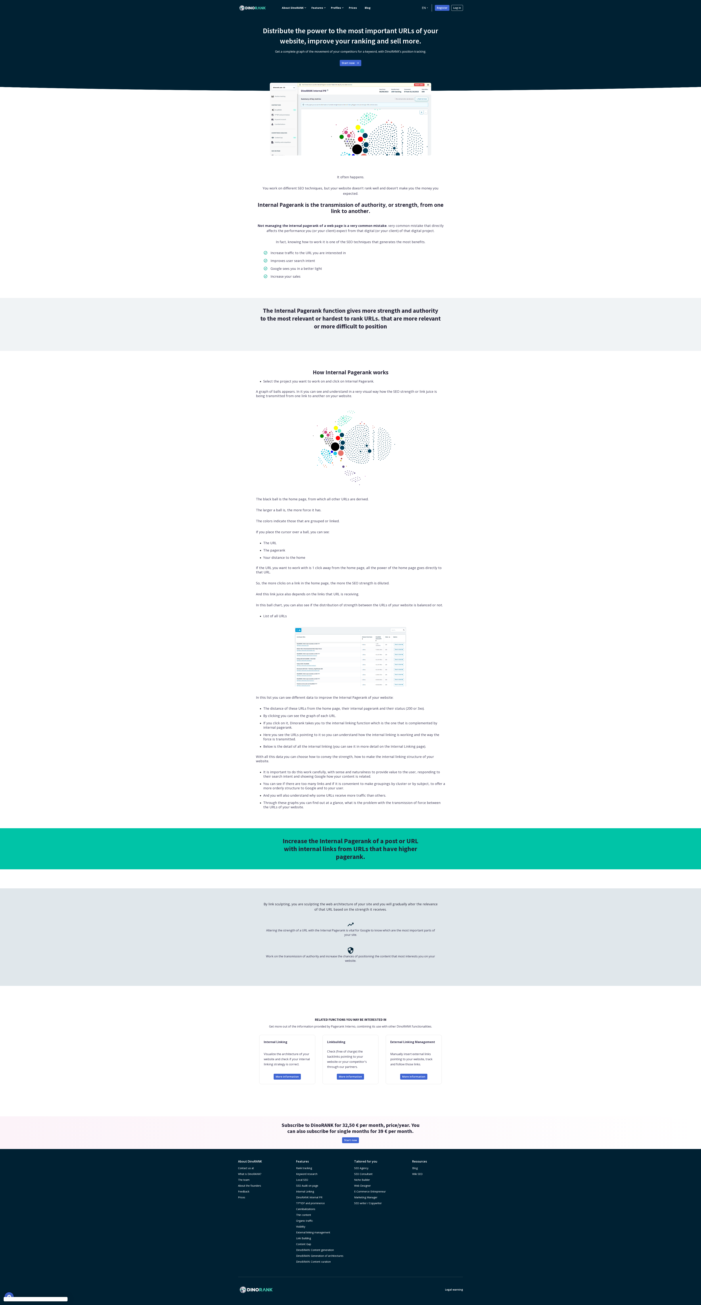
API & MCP (257, 457)
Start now (348, 63)
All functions (259, 466)
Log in (457, 7)
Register (442, 7)
